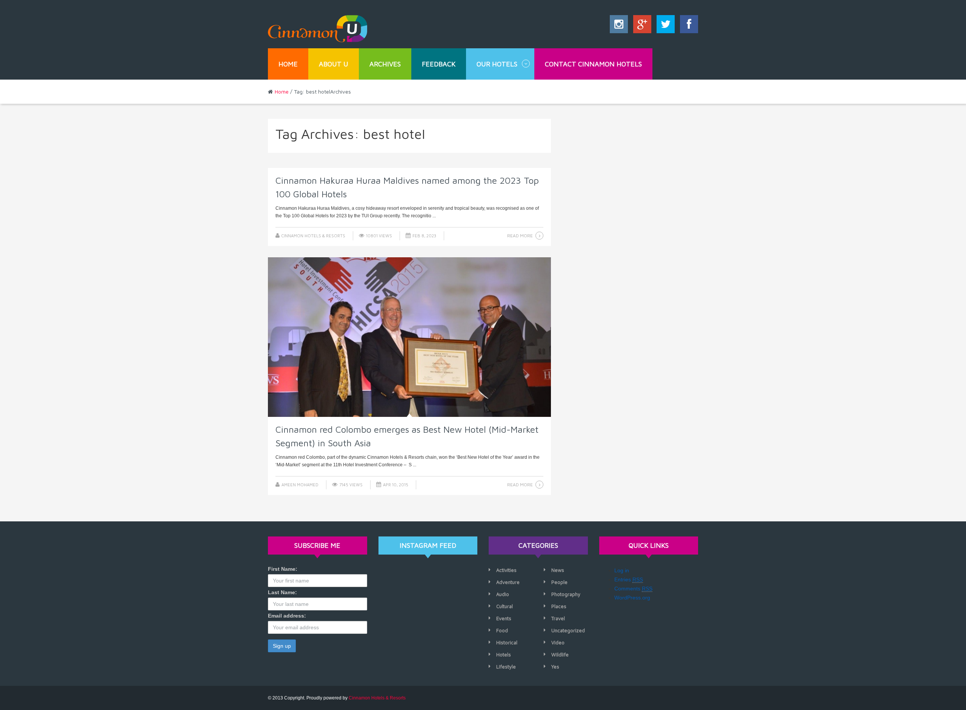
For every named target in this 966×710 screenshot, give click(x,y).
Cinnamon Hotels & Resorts (313, 235)
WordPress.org (632, 598)
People (559, 582)
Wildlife (560, 655)
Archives (385, 64)
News (557, 570)
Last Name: (282, 592)
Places (558, 606)
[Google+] (640, 26)
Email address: (287, 616)
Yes (555, 667)
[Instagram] (619, 26)
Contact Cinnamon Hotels (593, 64)
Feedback (438, 64)
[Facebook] (687, 26)
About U (333, 64)
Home (288, 64)
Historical (506, 642)
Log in (621, 570)
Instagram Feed (428, 545)
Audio (502, 594)
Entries (628, 579)
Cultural (504, 606)
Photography (565, 594)
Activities (506, 570)
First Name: (282, 569)
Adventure (508, 582)
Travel (558, 618)
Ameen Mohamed (299, 484)
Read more (520, 235)
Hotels (503, 655)
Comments (633, 589)
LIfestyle (506, 667)
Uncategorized (568, 630)
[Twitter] (664, 26)
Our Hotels (497, 64)
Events (503, 618)
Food (502, 630)
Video (558, 642)
